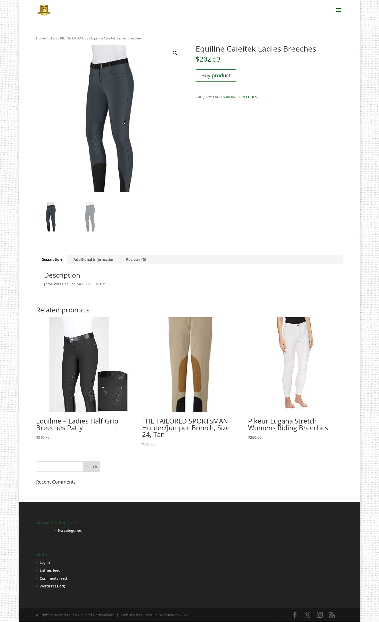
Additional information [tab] (93, 259)
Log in (45, 562)
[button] (175, 53)
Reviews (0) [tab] (136, 259)
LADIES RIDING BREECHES (68, 38)
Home (41, 38)
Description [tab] (52, 259)
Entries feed (50, 570)
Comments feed (53, 578)
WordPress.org (52, 586)
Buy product (215, 75)
